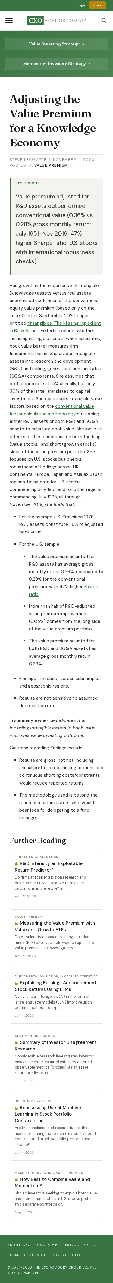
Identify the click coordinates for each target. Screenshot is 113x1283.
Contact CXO (65, 1255)
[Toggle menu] (9, 20)
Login (81, 5)
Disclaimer (48, 1245)
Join (97, 5)
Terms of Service (26, 1255)
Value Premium (51, 165)
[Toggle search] (104, 20)
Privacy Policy (81, 1245)
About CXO (19, 1245)
